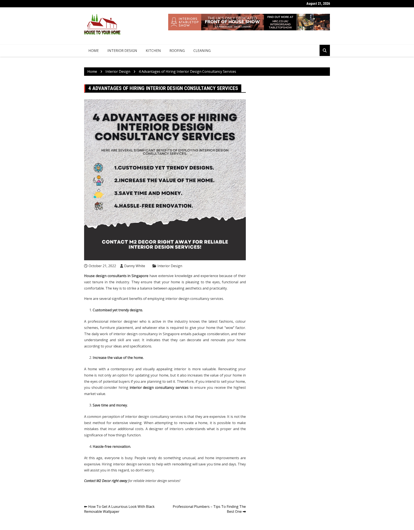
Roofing (177, 50)
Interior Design (122, 50)
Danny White (134, 265)
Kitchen (153, 50)
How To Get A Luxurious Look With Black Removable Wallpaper (119, 509)
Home (93, 50)
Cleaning (202, 50)
